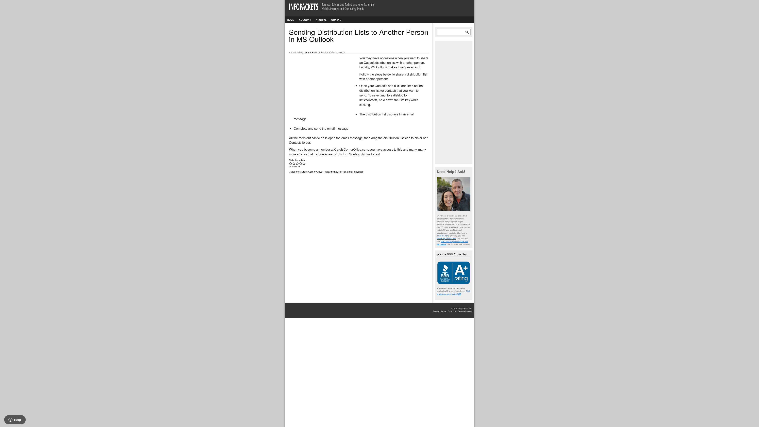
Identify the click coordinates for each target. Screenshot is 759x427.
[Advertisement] (318, 82)
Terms (443, 311)
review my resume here (446, 238)
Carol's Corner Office (311, 171)
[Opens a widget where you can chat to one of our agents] (15, 420)
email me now (442, 235)
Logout (469, 311)
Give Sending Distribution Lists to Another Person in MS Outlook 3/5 (297, 163)
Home (290, 20)
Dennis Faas (310, 52)
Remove (461, 311)
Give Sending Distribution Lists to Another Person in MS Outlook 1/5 (290, 163)
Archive (321, 20)
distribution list (338, 171)
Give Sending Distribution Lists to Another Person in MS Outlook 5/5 (304, 163)
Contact (337, 20)
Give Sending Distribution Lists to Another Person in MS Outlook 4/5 (300, 163)
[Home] (337, 9)
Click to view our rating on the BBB (453, 292)
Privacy (436, 311)
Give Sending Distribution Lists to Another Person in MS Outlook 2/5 (294, 163)
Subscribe (452, 311)
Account (305, 20)
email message (355, 171)
